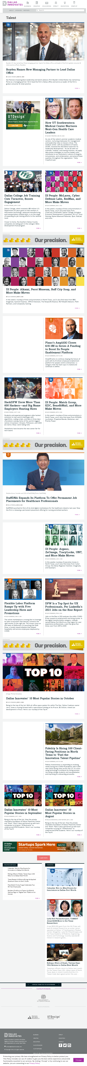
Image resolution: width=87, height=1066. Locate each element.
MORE (76, 88)
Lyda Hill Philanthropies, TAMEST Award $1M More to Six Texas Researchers (62, 921)
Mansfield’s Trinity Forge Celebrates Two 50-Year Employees (21, 886)
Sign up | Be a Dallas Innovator (42, 1053)
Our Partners (37, 1048)
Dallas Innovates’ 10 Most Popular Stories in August (60, 813)
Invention (65, 6)
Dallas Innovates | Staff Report (56, 819)
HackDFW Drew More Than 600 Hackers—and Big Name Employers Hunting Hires (22, 405)
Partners (26, 10)
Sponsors (18, 10)
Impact (55, 6)
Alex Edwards (51, 205)
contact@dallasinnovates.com (14, 1046)
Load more (43, 858)
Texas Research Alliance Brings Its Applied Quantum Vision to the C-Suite (22, 880)
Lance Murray (12, 77)
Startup (74, 6)
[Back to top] (79, 1053)
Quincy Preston (52, 136)
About (11, 10)
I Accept (79, 1060)
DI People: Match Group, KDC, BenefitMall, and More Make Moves (63, 406)
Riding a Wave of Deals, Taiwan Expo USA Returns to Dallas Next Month (21, 875)
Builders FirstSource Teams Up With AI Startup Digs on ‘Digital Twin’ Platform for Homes (22, 892)
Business (27, 6)
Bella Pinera (11, 505)
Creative (36, 6)
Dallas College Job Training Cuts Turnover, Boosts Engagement (22, 199)
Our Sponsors (37, 1045)
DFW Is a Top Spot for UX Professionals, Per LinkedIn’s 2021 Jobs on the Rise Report (63, 607)
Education (46, 6)
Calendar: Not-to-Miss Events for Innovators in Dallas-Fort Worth (19, 869)
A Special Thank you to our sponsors (43, 984)
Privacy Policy (34, 1063)
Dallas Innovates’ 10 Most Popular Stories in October (40, 698)
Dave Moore (9, 205)
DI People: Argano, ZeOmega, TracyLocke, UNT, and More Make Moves (63, 552)
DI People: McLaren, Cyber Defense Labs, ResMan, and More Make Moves (63, 199)
